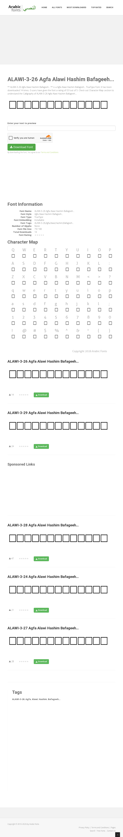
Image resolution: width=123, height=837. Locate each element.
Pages (113, 827)
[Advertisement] (62, 39)
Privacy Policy (84, 827)
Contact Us (111, 831)
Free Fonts (101, 831)
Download (42, 395)
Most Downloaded (76, 7)
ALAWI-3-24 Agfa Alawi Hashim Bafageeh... (43, 577)
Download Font (23, 147)
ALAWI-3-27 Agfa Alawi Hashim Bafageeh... (43, 628)
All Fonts (57, 7)
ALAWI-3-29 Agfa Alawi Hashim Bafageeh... (43, 413)
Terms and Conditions (49, 152)
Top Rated (96, 7)
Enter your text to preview (22, 123)
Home (44, 7)
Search (109, 7)
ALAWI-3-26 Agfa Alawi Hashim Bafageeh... (43, 361)
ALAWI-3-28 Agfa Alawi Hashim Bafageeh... (43, 525)
